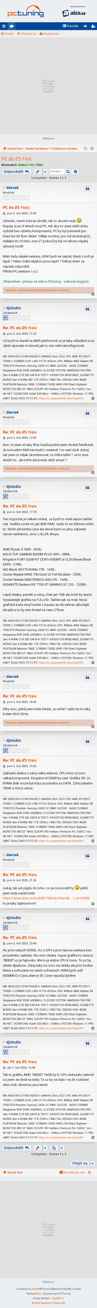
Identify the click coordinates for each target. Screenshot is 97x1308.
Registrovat (51, 33)
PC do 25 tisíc (16, 159)
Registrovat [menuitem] (94, 27)
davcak (12, 188)
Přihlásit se (28, 33)
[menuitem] (70, 26)
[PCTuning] (25, 11)
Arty (38, 1293)
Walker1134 (26, 165)
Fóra (13, 27)
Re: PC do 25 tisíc (20, 327)
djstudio (13, 308)
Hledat (9, 33)
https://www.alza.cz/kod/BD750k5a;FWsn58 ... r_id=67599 (46, 898)
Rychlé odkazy (5, 27)
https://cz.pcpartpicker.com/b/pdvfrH (61, 398)
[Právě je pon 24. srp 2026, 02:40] (85, 149)
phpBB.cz (58, 1298)
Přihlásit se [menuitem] (86, 27)
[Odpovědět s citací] (87, 189)
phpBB (35, 1289)
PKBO (39, 165)
